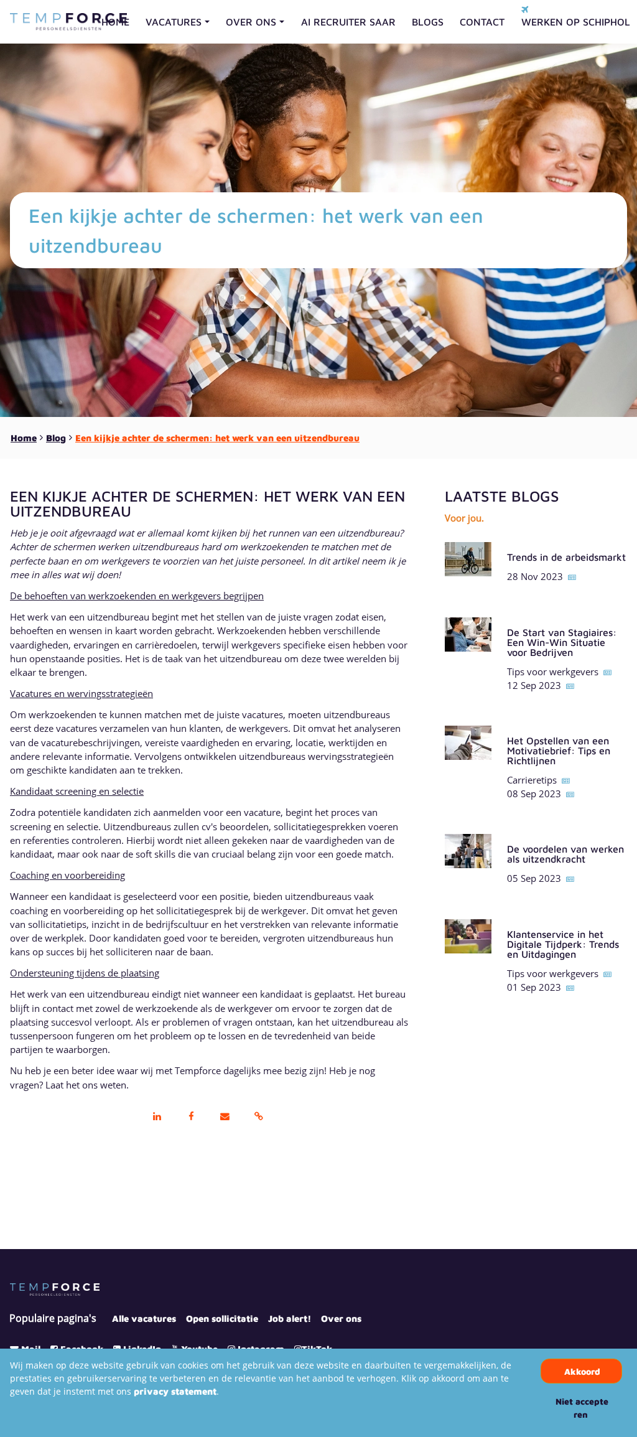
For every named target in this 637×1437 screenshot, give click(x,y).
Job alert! (289, 1318)
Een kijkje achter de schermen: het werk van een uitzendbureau (217, 438)
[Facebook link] (191, 1117)
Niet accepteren (582, 1408)
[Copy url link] (259, 1117)
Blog (56, 438)
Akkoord (582, 1371)
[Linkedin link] (157, 1117)
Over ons (341, 1318)
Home (24, 438)
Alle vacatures (144, 1318)
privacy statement (175, 1391)
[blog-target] (468, 566)
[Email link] (224, 1117)
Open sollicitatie (222, 1318)
